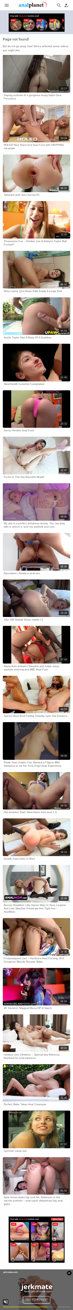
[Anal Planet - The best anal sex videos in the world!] (33, 7)
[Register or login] (66, 5)
